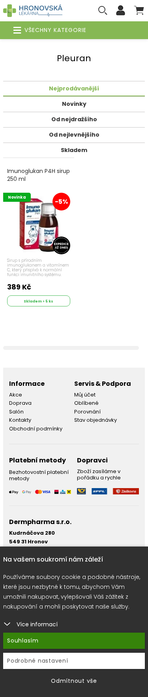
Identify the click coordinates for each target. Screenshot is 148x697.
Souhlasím (23, 640)
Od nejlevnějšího (74, 135)
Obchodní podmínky (35, 428)
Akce (15, 394)
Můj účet (85, 394)
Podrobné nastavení (37, 661)
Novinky (74, 104)
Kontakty (20, 420)
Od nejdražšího (74, 119)
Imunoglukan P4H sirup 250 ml (38, 175)
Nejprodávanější (74, 88)
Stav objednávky (95, 420)
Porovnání (87, 411)
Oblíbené (86, 403)
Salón (16, 411)
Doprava (20, 403)
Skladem (74, 150)
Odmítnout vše (74, 681)
